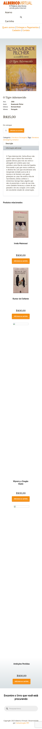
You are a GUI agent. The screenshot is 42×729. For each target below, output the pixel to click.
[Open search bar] (21, 17)
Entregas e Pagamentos (27, 27)
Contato (26, 30)
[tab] (21, 143)
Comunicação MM (22, 723)
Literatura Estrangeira (19, 138)
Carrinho (9, 21)
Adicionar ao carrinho (16, 130)
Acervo (8, 12)
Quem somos (8, 27)
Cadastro (16, 30)
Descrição (9, 144)
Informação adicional (13, 148)
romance (15, 140)
